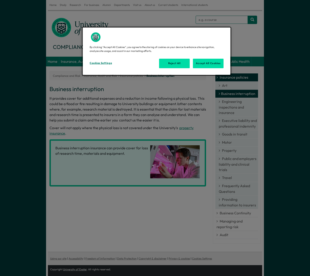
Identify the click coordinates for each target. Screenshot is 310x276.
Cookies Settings (101, 63)
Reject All (174, 63)
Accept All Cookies (208, 63)
